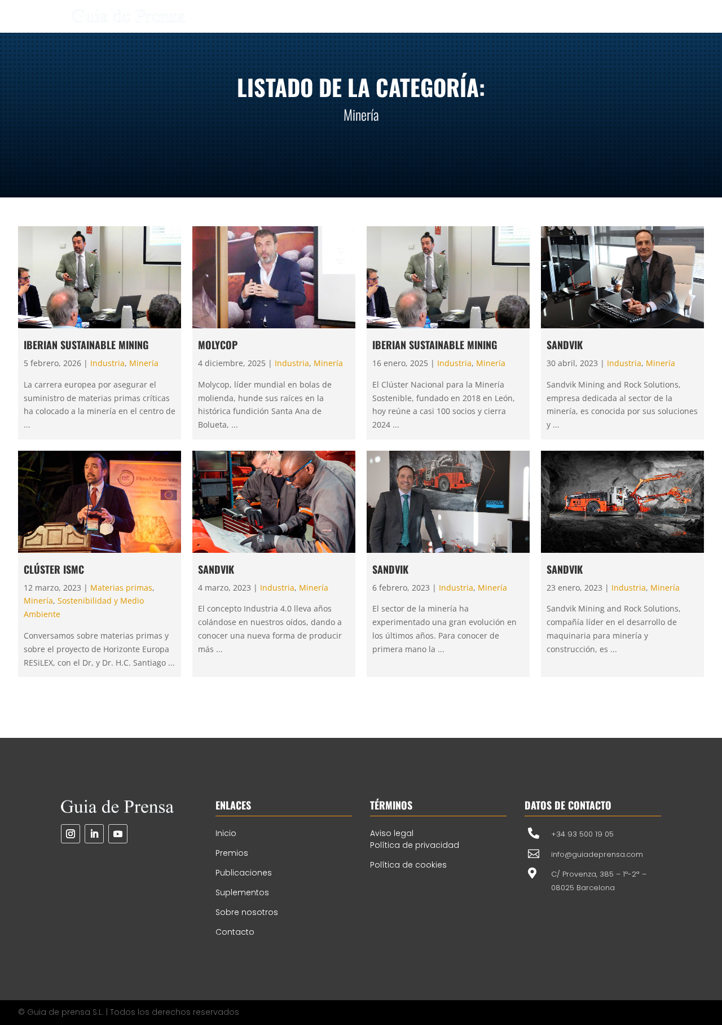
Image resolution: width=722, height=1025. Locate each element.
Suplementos (242, 892)
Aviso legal (391, 833)
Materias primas (121, 587)
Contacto (234, 932)
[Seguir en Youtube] (117, 833)
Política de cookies (408, 864)
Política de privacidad (414, 845)
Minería (144, 363)
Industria (107, 363)
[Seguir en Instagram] (70, 833)
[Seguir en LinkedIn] (94, 833)
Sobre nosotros (246, 912)
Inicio (225, 833)
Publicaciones (243, 872)
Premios (231, 853)
